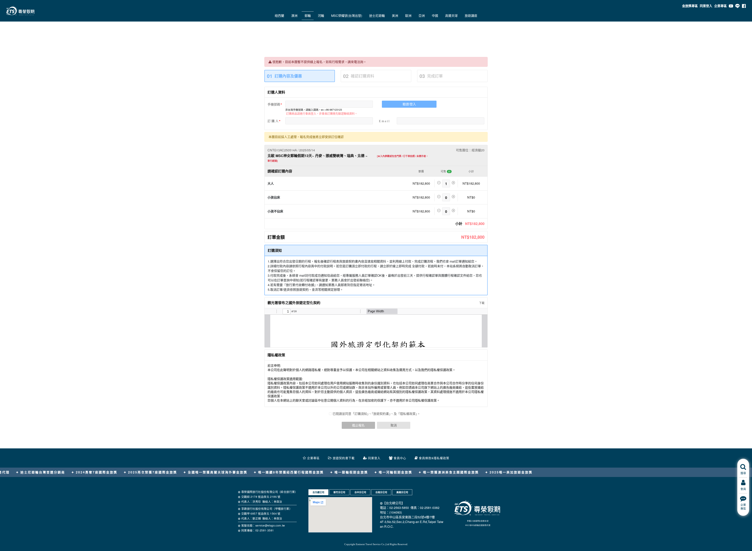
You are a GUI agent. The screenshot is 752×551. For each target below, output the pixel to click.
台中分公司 (360, 492)
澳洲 (294, 15)
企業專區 (720, 6)
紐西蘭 (279, 15)
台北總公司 (318, 492)
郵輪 (308, 15)
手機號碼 (274, 104)
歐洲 (408, 15)
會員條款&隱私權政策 (434, 458)
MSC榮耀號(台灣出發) (346, 15)
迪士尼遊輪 (377, 15)
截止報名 (358, 425)
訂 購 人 (273, 121)
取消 (393, 425)
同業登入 (706, 6)
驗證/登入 (409, 104)
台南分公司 (381, 492)
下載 (481, 303)
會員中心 (400, 458)
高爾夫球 (451, 15)
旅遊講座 (471, 15)
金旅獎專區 (690, 6)
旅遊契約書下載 (344, 458)
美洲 (395, 15)
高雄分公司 (402, 492)
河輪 (321, 15)
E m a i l (384, 121)
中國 (435, 15)
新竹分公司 (339, 492)
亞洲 (421, 15)
